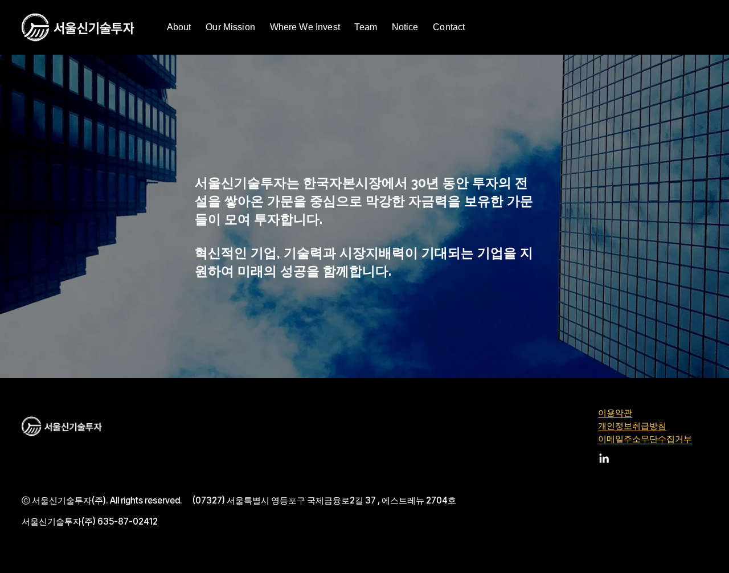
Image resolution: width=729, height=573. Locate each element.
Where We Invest (305, 27)
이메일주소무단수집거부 (645, 439)
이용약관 (615, 413)
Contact (449, 27)
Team (365, 27)
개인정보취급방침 (632, 426)
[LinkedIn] (603, 458)
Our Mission (230, 27)
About (179, 27)
